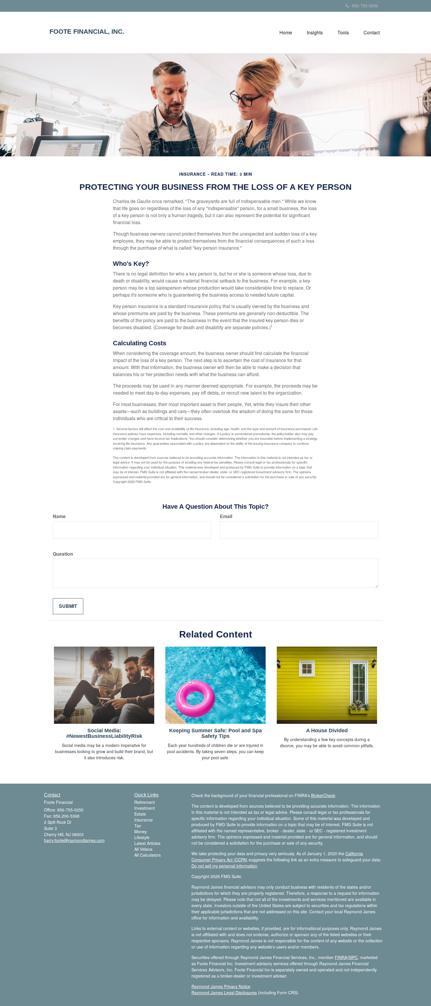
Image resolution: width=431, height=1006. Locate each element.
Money (140, 831)
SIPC (353, 957)
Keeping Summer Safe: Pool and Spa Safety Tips (215, 733)
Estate (140, 814)
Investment (144, 808)
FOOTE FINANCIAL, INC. (87, 31)
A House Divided (327, 730)
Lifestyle (142, 837)
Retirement (144, 802)
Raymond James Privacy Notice (220, 986)
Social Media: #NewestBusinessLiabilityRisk (104, 733)
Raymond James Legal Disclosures (224, 992)
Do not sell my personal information (224, 866)
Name (59, 516)
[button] (314, 32)
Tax (137, 826)
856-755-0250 (365, 6)
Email (226, 516)
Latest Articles (147, 843)
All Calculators (147, 855)
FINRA (341, 957)
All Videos (143, 849)
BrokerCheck (323, 795)
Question (63, 554)
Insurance (143, 820)
